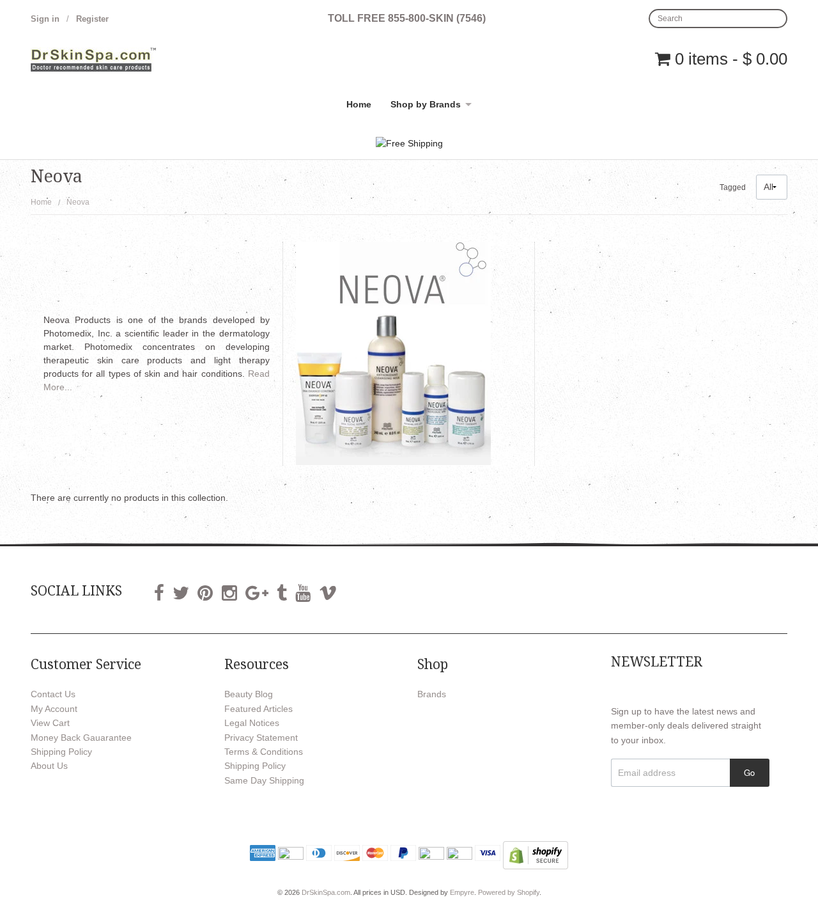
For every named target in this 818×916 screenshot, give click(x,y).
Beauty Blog (248, 694)
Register (92, 19)
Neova (77, 202)
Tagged (733, 187)
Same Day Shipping (264, 780)
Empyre (462, 892)
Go (749, 772)
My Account (54, 709)
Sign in (45, 19)
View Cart (50, 723)
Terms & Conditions (263, 751)
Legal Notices (251, 723)
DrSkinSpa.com (326, 892)
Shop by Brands (425, 104)
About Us (49, 766)
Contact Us (53, 694)
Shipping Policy (61, 751)
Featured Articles (258, 709)
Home (358, 104)
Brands (431, 694)
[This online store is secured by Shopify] (535, 854)
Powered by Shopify (508, 892)
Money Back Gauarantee (81, 737)
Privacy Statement (261, 737)
